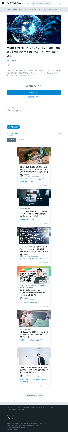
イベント (13, 407)
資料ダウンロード (30, 427)
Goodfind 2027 (10, 423)
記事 (8, 407)
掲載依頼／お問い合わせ (38, 407)
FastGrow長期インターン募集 (16, 409)
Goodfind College (27, 423)
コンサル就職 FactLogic (12, 425)
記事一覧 (15, 9)
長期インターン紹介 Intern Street (26, 425)
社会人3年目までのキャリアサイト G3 (41, 423)
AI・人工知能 (12, 60)
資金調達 (23, 219)
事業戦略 (32, 302)
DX (21, 258)
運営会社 (9, 427)
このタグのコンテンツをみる (33, 395)
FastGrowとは (26, 407)
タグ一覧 (26, 3)
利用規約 (23, 427)
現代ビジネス (31, 97)
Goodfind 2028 (18, 423)
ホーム (9, 9)
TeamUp (37, 425)
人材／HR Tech (25, 179)
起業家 (22, 181)
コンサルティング (37, 258)
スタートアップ (40, 179)
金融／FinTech (40, 340)
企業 (19, 407)
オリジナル (11, 140)
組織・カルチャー (41, 379)
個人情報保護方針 (16, 427)
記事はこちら (33, 93)
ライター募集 (49, 407)
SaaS (32, 179)
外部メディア (20, 140)
